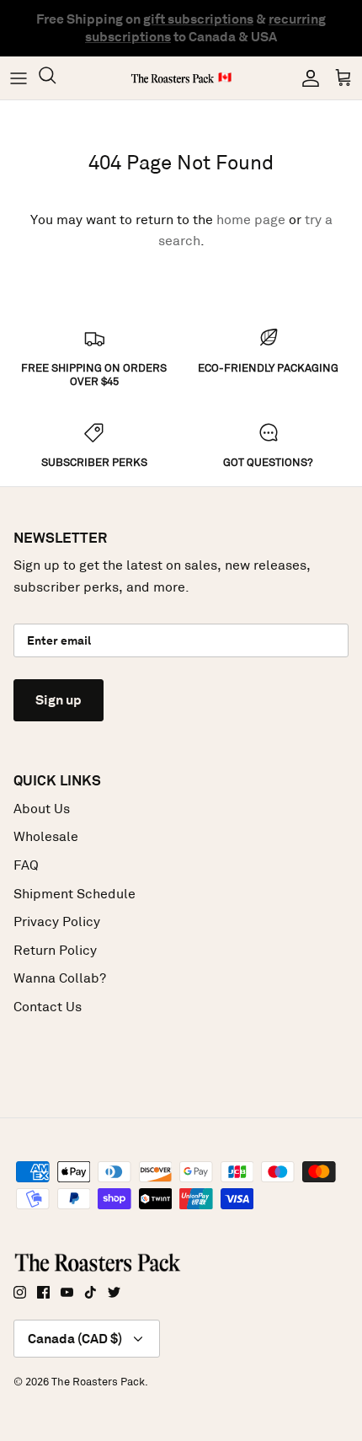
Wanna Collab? (59, 978)
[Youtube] (67, 1292)
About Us (41, 809)
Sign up (58, 700)
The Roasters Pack (98, 1381)
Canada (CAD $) (75, 1338)
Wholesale (45, 836)
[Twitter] (114, 1292)
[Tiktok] (90, 1292)
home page (250, 220)
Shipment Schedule (74, 894)
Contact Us (47, 1007)
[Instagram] (19, 1292)
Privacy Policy (56, 921)
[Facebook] (43, 1292)
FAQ (26, 865)
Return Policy (55, 950)
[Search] (55, 77)
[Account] (306, 78)
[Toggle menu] (18, 78)
